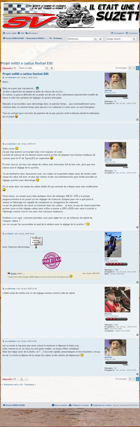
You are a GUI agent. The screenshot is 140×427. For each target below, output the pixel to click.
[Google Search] (134, 39)
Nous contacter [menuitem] (61, 405)
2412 (116, 325)
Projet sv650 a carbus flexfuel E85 (27, 63)
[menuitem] (20, 33)
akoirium (108, 90)
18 (115, 101)
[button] (130, 68)
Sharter (14, 273)
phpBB (62, 411)
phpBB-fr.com (74, 414)
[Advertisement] (70, 51)
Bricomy (108, 314)
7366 (116, 270)
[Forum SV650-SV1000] (16, 16)
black (107, 259)
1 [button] (133, 68)
